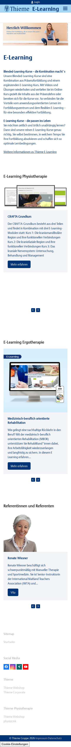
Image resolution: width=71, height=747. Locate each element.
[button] (65, 8)
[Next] (38, 310)
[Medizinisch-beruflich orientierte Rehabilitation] (35, 380)
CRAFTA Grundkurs (19, 216)
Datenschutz (55, 738)
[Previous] (33, 310)
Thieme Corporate (14, 692)
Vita (13, 592)
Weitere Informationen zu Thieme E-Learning (30, 151)
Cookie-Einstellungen (15, 744)
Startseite (9, 642)
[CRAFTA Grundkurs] (35, 196)
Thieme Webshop (14, 687)
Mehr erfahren (19, 264)
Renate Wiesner (18, 558)
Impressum (41, 738)
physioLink (10, 721)
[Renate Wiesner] (20, 532)
